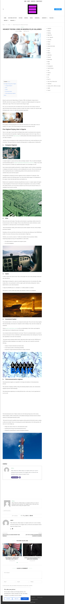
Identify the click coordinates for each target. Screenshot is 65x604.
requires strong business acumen (11, 328)
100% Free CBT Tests (12, 17)
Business (49, 30)
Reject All (16, 598)
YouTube (20, 17)
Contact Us (33, 1)
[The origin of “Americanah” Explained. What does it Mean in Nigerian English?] (12, 549)
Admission (37, 17)
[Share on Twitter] (24, 515)
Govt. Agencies (50, 37)
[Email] (20, 477)
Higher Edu (49, 35)
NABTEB (49, 28)
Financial (12, 20)
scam (48, 70)
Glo (48, 77)
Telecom (51, 17)
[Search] (3, 9)
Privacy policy (39, 1)
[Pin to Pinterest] (26, 515)
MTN (48, 74)
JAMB (48, 88)
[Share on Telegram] (30, 515)
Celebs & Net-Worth (51, 46)
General (26, 17)
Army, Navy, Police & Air (52, 81)
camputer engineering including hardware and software (24, 162)
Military (5, 20)
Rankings (49, 32)
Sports (48, 50)
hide (9, 81)
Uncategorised (50, 66)
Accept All (25, 598)
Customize (8, 598)
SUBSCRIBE (57, 9)
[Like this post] (21, 515)
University (44, 17)
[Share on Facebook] (23, 515)
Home (25, 1)
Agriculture (49, 55)
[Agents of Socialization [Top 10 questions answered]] (32, 549)
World (31, 17)
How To (48, 79)
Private (48, 48)
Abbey (20, 31)
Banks (48, 61)
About (28, 1)
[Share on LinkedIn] (27, 515)
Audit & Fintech (50, 68)
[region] (16, 594)
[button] (4, 553)
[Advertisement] (22, 69)
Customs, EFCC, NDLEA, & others (53, 85)
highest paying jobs (16, 135)
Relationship (49, 59)
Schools (48, 41)
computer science (6, 510)
